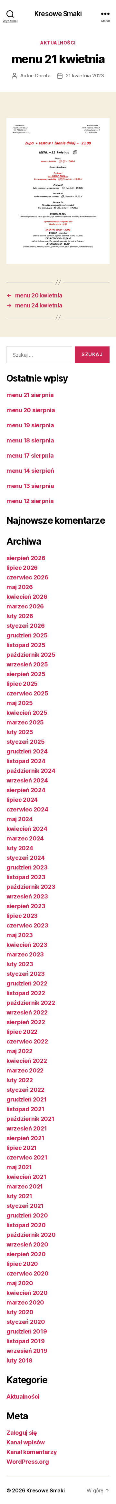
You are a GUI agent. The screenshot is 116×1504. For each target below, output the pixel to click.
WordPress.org (27, 1461)
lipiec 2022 (21, 1031)
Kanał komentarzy (31, 1452)
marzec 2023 (25, 954)
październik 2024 (30, 770)
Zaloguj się (21, 1432)
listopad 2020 (26, 1225)
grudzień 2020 (27, 1215)
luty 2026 (19, 616)
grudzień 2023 (27, 867)
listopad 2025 (25, 645)
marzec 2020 (25, 1302)
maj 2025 (19, 703)
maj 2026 (19, 587)
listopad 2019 (25, 1341)
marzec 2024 (25, 838)
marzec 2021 (24, 1186)
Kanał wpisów (25, 1442)
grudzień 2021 (26, 1099)
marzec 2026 (25, 606)
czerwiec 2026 (27, 577)
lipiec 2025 (22, 683)
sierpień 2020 (26, 1254)
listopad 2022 (25, 993)
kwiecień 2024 (26, 828)
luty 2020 (20, 1312)
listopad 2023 (25, 877)
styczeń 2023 (25, 973)
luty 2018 (19, 1360)
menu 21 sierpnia (30, 395)
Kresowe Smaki (58, 13)
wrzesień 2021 (26, 1128)
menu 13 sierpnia (30, 485)
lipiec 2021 (21, 1147)
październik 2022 (30, 1002)
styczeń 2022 (25, 1089)
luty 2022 (19, 1080)
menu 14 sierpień (30, 470)
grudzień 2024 (27, 751)
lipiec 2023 (22, 915)
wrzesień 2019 (26, 1350)
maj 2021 (19, 1167)
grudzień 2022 (26, 983)
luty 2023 (19, 964)
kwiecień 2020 (27, 1292)
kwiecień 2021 (26, 1176)
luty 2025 (19, 732)
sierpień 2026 (25, 558)
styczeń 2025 (25, 741)
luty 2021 (19, 1196)
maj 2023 (19, 935)
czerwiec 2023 (27, 925)
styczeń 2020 (25, 1321)
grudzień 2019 (26, 1331)
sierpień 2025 (25, 674)
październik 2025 (30, 654)
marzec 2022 (25, 1070)
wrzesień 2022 (27, 1012)
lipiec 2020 (22, 1263)
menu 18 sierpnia (30, 440)
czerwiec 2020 (27, 1273)
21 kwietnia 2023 (85, 76)
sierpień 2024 (25, 790)
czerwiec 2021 (26, 1157)
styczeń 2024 (25, 857)
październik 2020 (31, 1234)
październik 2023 (30, 886)
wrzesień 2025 (27, 664)
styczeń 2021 (25, 1205)
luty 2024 (19, 848)
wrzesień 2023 (27, 896)
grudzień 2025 (27, 635)
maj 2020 (19, 1283)
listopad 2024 (25, 761)
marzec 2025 (25, 722)
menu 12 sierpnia (30, 501)
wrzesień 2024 (27, 780)
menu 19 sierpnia (30, 425)
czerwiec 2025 (27, 693)
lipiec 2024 (22, 799)
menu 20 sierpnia (30, 410)
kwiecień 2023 (26, 944)
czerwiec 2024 (27, 809)
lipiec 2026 (22, 567)
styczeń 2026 (25, 625)
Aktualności (58, 42)
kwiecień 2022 (26, 1060)
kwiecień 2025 (26, 712)
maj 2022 (19, 1051)
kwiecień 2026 (26, 596)
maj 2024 (19, 819)
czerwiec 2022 (27, 1041)
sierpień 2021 (25, 1138)
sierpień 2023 (25, 906)
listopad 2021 (25, 1109)
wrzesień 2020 (27, 1244)
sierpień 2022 (25, 1022)
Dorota (42, 76)
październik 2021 (30, 1118)
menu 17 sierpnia (30, 455)
